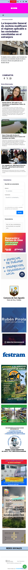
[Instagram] (23, 1)
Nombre (6, 188)
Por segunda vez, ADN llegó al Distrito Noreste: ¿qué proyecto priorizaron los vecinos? (13, 167)
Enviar (20, 212)
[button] (8, 1)
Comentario (7, 194)
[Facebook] (20, 1)
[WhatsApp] (18, 1)
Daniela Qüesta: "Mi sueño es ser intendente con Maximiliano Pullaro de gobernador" (13, 104)
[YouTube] (26, 1)
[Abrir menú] (3, 15)
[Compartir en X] (7, 78)
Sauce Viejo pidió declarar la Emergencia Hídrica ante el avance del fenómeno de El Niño (13, 136)
